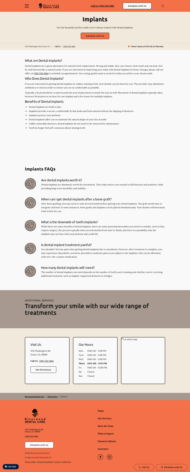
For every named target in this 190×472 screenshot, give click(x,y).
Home (101, 410)
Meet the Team (105, 426)
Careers (57, 462)
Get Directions (43, 369)
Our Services (104, 418)
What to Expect (106, 433)
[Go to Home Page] (48, 5)
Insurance (103, 448)
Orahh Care (66, 462)
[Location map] (143, 360)
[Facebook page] (100, 457)
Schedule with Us (137, 5)
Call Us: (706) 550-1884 (102, 6)
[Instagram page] (109, 457)
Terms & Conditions (45, 462)
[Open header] (27, 6)
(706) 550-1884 (69, 46)
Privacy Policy (30, 462)
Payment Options (107, 441)
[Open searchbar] (162, 6)
